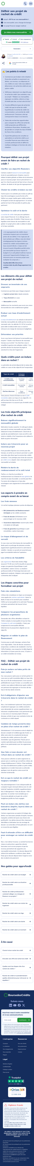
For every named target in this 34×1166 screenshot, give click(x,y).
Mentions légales (7, 1063)
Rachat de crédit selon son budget (14, 875)
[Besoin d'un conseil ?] (25, 3)
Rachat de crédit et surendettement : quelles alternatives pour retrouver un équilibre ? (15, 978)
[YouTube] (14, 1005)
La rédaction (6, 1046)
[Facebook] (19, 1005)
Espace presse (22, 1049)
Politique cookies (7, 1069)
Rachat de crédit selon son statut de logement (14, 904)
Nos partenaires (22, 1046)
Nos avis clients (22, 1043)
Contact (20, 1052)
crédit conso (7, 460)
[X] (23, 1005)
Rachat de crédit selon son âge (13, 913)
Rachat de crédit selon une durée (13, 921)
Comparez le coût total (8, 623)
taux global (25, 476)
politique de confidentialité (24, 1032)
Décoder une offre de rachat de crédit (15, 959)
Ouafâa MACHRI (16, 54)
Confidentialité (7, 1066)
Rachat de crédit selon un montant (14, 930)
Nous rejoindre (7, 1052)
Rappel (5, 1054)
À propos (5, 1043)
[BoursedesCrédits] (17, 995)
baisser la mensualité (19, 173)
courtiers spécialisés (18, 597)
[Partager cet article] (3, 63)
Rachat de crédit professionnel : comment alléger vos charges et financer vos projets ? (13, 894)
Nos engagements (8, 1049)
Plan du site (6, 1072)
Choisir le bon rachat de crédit (12, 950)
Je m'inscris (22, 1020)
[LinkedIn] (10, 1005)
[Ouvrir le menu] (31, 3)
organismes (7, 562)
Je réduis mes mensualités (15, 32)
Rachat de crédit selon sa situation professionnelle (14, 883)
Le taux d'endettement (8, 320)
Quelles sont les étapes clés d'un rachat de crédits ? (13, 967)
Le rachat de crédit (7, 214)
